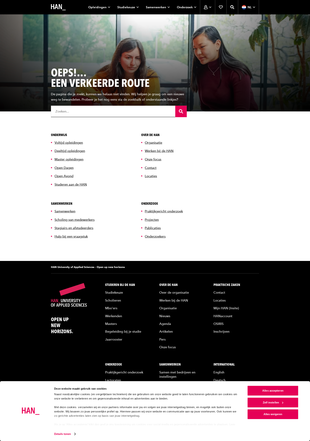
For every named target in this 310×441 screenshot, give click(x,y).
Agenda (165, 324)
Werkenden (113, 316)
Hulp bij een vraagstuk (71, 236)
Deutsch (219, 380)
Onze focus (153, 159)
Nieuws (164, 316)
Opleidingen (97, 7)
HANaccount (222, 316)
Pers (162, 339)
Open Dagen (64, 168)
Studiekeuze (126, 7)
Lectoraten (113, 380)
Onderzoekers (155, 236)
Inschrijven (221, 331)
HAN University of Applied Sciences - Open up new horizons (88, 267)
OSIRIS (218, 324)
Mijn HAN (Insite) (226, 308)
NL (250, 7)
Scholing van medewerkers (75, 220)
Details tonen (62, 433)
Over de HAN (168, 285)
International (224, 364)
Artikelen (166, 331)
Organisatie (153, 142)
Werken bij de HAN (159, 151)
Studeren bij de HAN (120, 285)
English (218, 372)
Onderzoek (185, 7)
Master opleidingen (69, 159)
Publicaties (153, 228)
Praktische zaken (226, 285)
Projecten (152, 220)
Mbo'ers (111, 308)
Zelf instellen (271, 402)
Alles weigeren (273, 414)
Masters (111, 324)
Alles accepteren (272, 390)
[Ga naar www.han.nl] (58, 7)
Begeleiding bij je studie (123, 331)
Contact (150, 168)
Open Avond (64, 176)
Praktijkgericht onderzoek (164, 211)
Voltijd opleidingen (69, 142)
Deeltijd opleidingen (70, 151)
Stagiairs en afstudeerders (74, 228)
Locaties (151, 176)
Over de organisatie (174, 292)
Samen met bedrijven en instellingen (177, 374)
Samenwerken (156, 7)
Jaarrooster (113, 339)
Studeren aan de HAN (71, 184)
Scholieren (113, 300)
